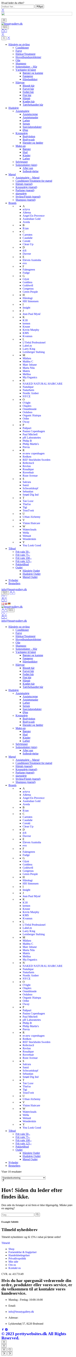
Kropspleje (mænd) (26, 187)
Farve (19, 50)
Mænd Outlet (30, 577)
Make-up (21, 145)
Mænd (12, 174)
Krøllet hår (29, 101)
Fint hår (27, 95)
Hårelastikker (30, 79)
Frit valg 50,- (23, 551)
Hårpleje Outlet (31, 570)
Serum (26, 123)
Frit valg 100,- (23, 558)
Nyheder (13, 580)
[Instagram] (6, 1329)
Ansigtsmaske (30, 117)
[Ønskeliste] (4, 596)
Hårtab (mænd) (24, 183)
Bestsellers (14, 583)
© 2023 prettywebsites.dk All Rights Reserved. (33, 1335)
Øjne (25, 130)
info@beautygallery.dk (14, 589)
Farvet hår (28, 88)
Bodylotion (29, 136)
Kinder (26, 155)
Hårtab (26, 98)
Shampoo (21, 63)
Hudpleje (13, 107)
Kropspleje (22, 133)
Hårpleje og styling (19, 44)
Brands (12, 202)
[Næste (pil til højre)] (9, 1354)
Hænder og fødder (33, 142)
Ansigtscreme (30, 114)
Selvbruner (22, 161)
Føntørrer (28, 76)
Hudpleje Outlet (31, 573)
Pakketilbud (22, 564)
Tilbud (12, 548)
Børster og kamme (33, 73)
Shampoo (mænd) (26, 199)
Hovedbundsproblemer (28, 57)
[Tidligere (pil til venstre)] (4, 1354)
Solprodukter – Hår (26, 66)
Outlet (19, 567)
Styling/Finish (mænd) (28, 196)
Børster (27, 149)
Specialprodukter (32, 126)
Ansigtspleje (22, 111)
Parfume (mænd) (25, 190)
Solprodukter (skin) (26, 164)
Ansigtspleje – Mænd (27, 177)
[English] (6, 603)
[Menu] (4, 20)
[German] (9, 603)
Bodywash (29, 139)
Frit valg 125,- (23, 561)
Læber (26, 120)
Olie (18, 60)
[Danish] (3, 603)
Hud (25, 152)
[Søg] (5, 27)
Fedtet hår (28, 92)
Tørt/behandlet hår (33, 104)
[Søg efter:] (17, 1214)
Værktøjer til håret (26, 69)
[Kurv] (4, 31)
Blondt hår (28, 85)
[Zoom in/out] (9, 1350)
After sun (28, 168)
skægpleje (21, 193)
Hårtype (20, 82)
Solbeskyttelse (31, 171)
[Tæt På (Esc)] (4, 1350)
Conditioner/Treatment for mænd (34, 180)
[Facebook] (3, 1329)
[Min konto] (12, 592)
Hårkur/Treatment (25, 53)
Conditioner (22, 47)
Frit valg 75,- (23, 554)
